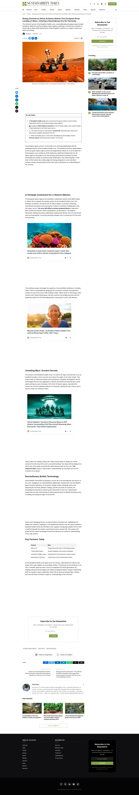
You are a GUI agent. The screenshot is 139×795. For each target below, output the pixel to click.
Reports (93, 9)
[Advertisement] (53, 99)
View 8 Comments (53, 725)
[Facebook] (16, 96)
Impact (60, 9)
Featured (29, 9)
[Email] (16, 107)
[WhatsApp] (16, 103)
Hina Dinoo (28, 33)
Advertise (57, 750)
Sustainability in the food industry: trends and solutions (31, 716)
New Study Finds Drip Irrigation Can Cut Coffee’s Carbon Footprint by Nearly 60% (53, 717)
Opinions (77, 9)
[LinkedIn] (16, 99)
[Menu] (23, 10)
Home (23, 14)
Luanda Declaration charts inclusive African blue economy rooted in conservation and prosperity (103, 114)
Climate (43, 9)
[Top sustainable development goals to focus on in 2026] (74, 708)
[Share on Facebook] (32, 38)
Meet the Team (59, 748)
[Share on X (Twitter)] (29, 38)
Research (102, 9)
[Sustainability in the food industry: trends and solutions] (32, 708)
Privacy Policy (59, 758)
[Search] (116, 10)
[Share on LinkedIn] (36, 38)
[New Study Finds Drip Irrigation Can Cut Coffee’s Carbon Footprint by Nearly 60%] (53, 708)
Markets (68, 9)
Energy (52, 9)
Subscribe (112, 3)
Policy (85, 9)
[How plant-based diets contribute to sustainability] (102, 65)
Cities (35, 9)
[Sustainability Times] (40, 4)
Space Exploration (51, 648)
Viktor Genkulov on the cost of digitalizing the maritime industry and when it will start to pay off (103, 93)
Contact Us (58, 753)
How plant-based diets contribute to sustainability (103, 73)
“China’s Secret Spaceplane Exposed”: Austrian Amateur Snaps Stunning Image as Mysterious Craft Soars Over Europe (38, 673)
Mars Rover (41, 648)
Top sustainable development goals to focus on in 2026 (74, 716)
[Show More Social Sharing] (39, 38)
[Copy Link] (16, 111)
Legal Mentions (59, 755)
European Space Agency (29, 648)
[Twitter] (16, 92)
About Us (57, 745)
